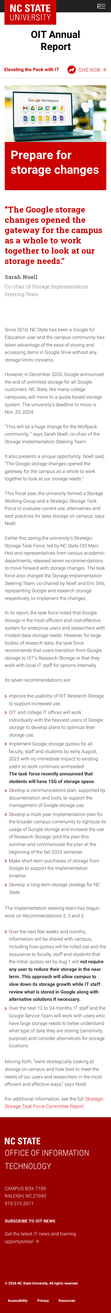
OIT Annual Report (55, 40)
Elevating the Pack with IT (31, 69)
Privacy (43, 1301)
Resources (67, 1301)
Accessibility (18, 1301)
